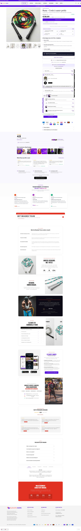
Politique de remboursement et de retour (32, 516)
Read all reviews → (19, 139)
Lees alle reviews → (40, 414)
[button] (78, 3)
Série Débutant (43, 511)
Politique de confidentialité (30, 511)
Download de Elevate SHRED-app (52, 372)
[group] (40, 151)
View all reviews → (61, 147)
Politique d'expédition (29, 513)
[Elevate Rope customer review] (22, 151)
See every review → (61, 157)
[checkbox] (59, 99)
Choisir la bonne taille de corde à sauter (45, 513)
